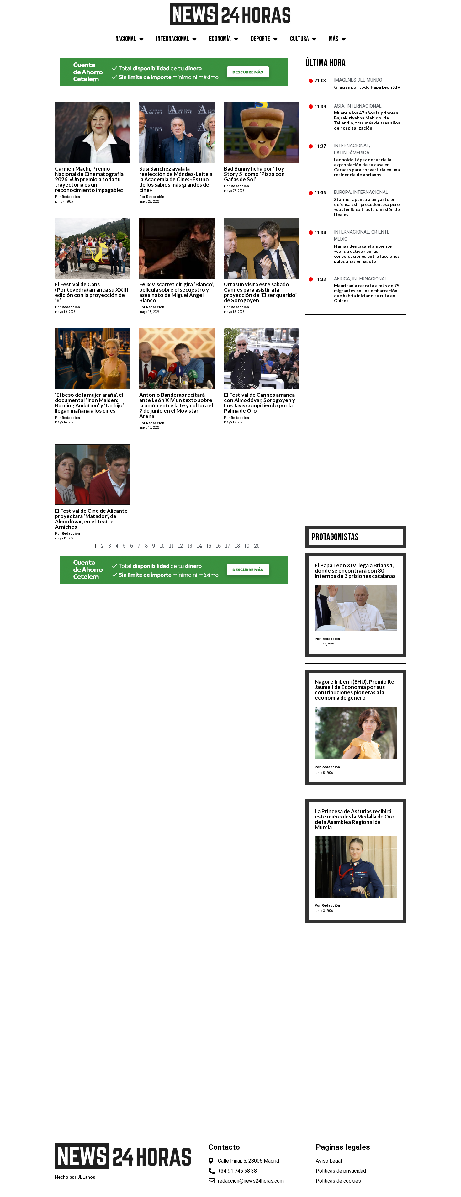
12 (180, 545)
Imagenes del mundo (358, 80)
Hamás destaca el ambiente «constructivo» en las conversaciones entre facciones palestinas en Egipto (367, 253)
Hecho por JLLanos (75, 1177)
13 (189, 545)
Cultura (299, 39)
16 (218, 545)
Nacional (125, 39)
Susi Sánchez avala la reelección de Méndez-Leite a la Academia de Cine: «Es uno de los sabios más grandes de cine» (175, 179)
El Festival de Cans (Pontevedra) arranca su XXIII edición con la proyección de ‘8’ (92, 292)
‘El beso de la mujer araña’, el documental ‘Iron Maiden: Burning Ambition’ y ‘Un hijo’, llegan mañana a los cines (90, 402)
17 (227, 545)
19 (247, 545)
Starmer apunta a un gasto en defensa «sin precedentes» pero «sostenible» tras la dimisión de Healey (367, 207)
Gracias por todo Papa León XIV (367, 87)
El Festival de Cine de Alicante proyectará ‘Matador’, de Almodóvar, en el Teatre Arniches (91, 518)
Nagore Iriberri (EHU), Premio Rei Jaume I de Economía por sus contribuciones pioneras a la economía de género (355, 689)
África (342, 279)
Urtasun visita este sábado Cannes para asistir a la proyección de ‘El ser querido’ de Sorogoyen (260, 292)
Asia (339, 106)
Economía (220, 39)
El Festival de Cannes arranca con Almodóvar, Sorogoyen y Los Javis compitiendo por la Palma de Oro (259, 402)
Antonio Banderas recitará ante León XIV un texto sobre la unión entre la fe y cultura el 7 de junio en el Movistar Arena (176, 405)
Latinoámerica (351, 153)
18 (237, 545)
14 (199, 545)
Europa (342, 192)
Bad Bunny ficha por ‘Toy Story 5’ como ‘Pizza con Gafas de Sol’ (254, 174)
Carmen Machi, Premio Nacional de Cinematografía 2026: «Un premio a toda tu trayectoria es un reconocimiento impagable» (89, 179)
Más (333, 39)
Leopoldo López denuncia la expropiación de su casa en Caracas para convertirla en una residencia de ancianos (367, 167)
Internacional (172, 39)
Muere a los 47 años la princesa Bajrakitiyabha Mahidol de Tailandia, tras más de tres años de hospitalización (367, 120)
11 (171, 545)
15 (208, 545)
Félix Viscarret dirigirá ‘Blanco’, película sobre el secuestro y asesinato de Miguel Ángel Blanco (176, 292)
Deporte (260, 39)
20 (257, 545)
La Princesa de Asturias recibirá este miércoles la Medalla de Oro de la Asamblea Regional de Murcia (355, 819)
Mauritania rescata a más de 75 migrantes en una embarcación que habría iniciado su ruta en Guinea (366, 293)
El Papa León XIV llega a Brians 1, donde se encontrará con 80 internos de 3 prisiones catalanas (355, 570)
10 (162, 545)
